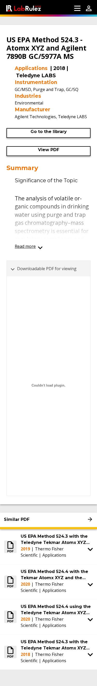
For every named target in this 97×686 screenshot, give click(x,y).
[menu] (77, 8)
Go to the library (49, 131)
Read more (25, 246)
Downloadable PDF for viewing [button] (47, 268)
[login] (88, 8)
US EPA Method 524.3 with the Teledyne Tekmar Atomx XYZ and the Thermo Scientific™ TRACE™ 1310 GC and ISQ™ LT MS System (54, 540)
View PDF (48, 149)
